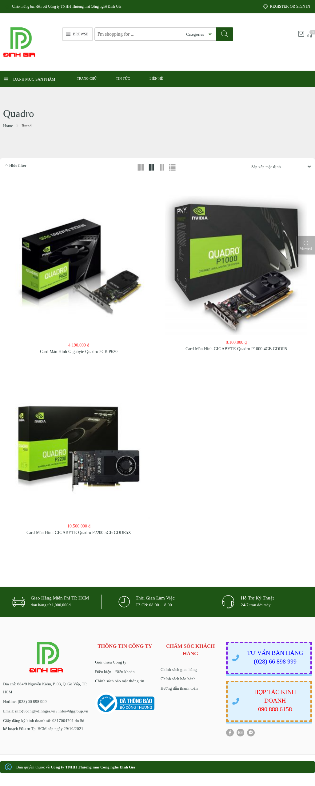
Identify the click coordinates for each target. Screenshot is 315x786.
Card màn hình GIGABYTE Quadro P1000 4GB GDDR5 (236, 348)
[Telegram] (251, 732)
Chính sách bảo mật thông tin (119, 681)
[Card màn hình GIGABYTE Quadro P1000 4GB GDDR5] (236, 265)
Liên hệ (156, 78)
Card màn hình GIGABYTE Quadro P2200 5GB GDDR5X (78, 532)
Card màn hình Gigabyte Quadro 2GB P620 (79, 351)
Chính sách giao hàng (179, 669)
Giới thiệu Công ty (110, 662)
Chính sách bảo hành (178, 678)
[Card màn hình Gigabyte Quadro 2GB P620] (79, 267)
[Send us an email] (240, 732)
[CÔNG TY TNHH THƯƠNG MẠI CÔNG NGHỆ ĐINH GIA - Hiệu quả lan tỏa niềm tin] (29, 42)
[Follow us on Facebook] (230, 732)
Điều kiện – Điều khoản (115, 671)
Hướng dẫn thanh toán (179, 688)
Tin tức (123, 78)
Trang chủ (87, 78)
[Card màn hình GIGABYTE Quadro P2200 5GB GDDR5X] (79, 447)
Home (8, 125)
